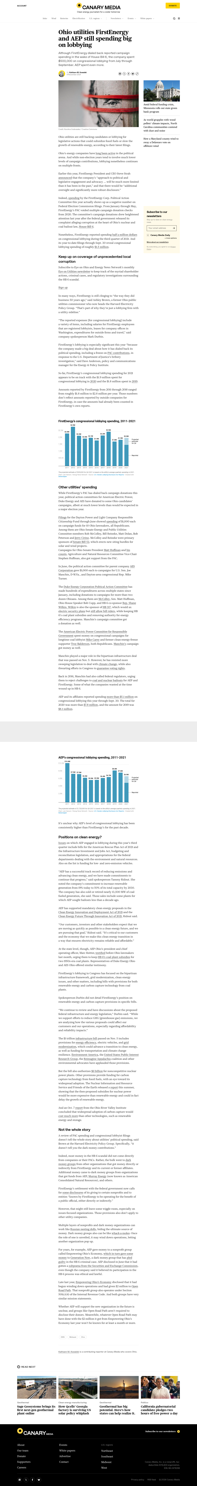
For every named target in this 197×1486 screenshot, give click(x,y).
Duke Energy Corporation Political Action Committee (96, 586)
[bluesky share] (132, 73)
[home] (99, 6)
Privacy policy (137, 1479)
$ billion (97, 1071)
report (114, 1087)
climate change (108, 664)
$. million (102, 246)
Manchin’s (120, 643)
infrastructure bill (86, 1038)
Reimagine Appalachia (97, 1058)
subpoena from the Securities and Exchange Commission (103, 1265)
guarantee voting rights (111, 668)
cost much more (68, 1116)
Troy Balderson (80, 643)
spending (73, 198)
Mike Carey (93, 639)
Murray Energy (97, 1176)
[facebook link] (32, 1479)
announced (65, 177)
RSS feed (151, 1479)
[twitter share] (124, 73)
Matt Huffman (112, 550)
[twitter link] (26, 1479)
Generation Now (80, 1257)
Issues (62, 842)
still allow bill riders (103, 611)
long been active (105, 153)
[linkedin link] (19, 1479)
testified (100, 952)
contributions (118, 352)
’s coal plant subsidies (114, 957)
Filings (62, 517)
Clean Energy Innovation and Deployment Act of (90, 912)
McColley (104, 599)
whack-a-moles (121, 1233)
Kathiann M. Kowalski (68, 1351)
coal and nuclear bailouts (107, 680)
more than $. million (120, 696)
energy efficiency (86, 1042)
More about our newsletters (157, 242)
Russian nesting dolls (83, 1229)
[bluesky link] (38, 1479)
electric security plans (71, 611)
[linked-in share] (120, 73)
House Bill (86, 226)
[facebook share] (128, 73)
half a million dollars (124, 234)
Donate (173, 6)
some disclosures (72, 1192)
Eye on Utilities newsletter (74, 271)
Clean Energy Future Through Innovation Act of (90, 916)
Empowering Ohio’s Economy (93, 1282)
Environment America (85, 1054)
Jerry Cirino (82, 537)
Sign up (63, 287)
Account (22, 6)
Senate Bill (81, 541)
